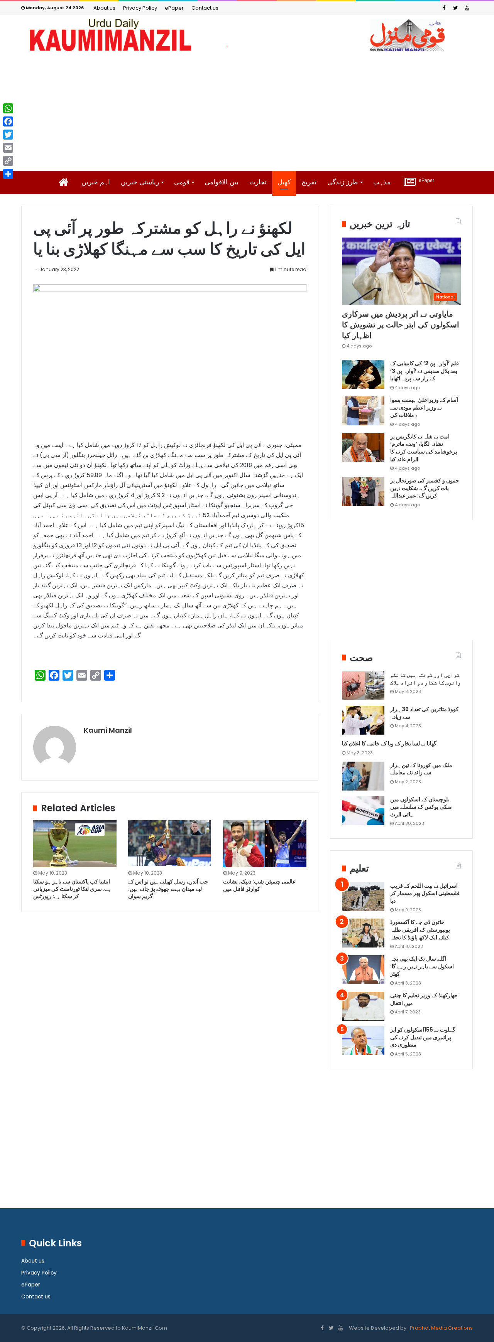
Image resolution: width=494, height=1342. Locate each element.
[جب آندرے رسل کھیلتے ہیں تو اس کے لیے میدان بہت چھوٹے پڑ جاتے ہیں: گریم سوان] (169, 843)
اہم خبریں (95, 182)
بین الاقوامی (222, 182)
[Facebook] (444, 8)
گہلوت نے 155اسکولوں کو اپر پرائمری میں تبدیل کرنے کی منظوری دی (422, 1037)
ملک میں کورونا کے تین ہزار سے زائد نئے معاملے (421, 769)
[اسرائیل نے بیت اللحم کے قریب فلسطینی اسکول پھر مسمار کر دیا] (363, 896)
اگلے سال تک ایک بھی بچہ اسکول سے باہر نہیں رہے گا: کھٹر (422, 966)
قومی (181, 182)
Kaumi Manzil (108, 730)
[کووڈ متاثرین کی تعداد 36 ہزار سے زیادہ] (363, 720)
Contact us (204, 8)
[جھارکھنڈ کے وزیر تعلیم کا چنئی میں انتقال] (363, 1006)
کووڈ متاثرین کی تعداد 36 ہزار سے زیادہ (424, 713)
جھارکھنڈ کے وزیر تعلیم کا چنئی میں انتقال (424, 999)
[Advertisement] (247, 111)
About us (104, 8)
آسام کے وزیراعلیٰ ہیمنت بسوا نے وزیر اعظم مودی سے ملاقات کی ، (424, 407)
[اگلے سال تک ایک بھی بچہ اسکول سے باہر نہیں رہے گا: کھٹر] (363, 969)
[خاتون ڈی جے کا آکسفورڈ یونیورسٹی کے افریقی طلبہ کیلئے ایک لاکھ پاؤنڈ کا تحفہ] (363, 933)
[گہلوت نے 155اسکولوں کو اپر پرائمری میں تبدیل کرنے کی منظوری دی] (363, 1040)
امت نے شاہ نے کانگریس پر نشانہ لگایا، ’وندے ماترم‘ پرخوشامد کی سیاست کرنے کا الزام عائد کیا (423, 448)
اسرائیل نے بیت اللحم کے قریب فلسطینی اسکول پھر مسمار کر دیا (425, 893)
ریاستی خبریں (140, 182)
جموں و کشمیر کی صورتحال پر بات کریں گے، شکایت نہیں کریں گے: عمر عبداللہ (424, 488)
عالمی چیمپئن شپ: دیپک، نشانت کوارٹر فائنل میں (259, 885)
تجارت (258, 182)
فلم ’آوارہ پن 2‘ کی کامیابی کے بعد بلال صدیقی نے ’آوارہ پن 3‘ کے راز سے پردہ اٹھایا (424, 370)
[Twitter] (455, 8)
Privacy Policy (140, 8)
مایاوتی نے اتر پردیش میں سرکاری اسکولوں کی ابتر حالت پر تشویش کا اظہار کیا (400, 325)
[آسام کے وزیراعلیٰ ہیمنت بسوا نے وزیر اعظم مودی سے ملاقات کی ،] (363, 410)
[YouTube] (467, 8)
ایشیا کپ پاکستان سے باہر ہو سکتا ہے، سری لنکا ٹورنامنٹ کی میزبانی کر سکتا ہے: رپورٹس (72, 889)
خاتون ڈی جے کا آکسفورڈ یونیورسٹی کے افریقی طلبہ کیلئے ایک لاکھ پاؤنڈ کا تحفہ (420, 929)
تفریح (308, 182)
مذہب (382, 182)
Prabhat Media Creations (441, 1328)
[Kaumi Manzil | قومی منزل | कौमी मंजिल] (247, 35)
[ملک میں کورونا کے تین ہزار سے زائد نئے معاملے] (363, 776)
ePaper (174, 8)
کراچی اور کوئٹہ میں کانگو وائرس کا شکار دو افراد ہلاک (425, 678)
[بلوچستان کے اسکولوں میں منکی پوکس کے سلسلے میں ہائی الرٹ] (363, 810)
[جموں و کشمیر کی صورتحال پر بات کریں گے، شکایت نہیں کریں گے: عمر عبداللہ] (363, 491)
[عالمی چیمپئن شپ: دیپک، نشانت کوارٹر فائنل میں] (264, 843)
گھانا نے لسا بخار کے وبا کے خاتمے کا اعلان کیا (389, 743)
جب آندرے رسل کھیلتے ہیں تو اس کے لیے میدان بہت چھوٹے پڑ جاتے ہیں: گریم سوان (168, 889)
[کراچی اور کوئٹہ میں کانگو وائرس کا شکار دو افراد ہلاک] (363, 685)
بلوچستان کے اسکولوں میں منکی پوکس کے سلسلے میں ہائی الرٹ (421, 807)
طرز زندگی (342, 182)
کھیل (284, 182)
